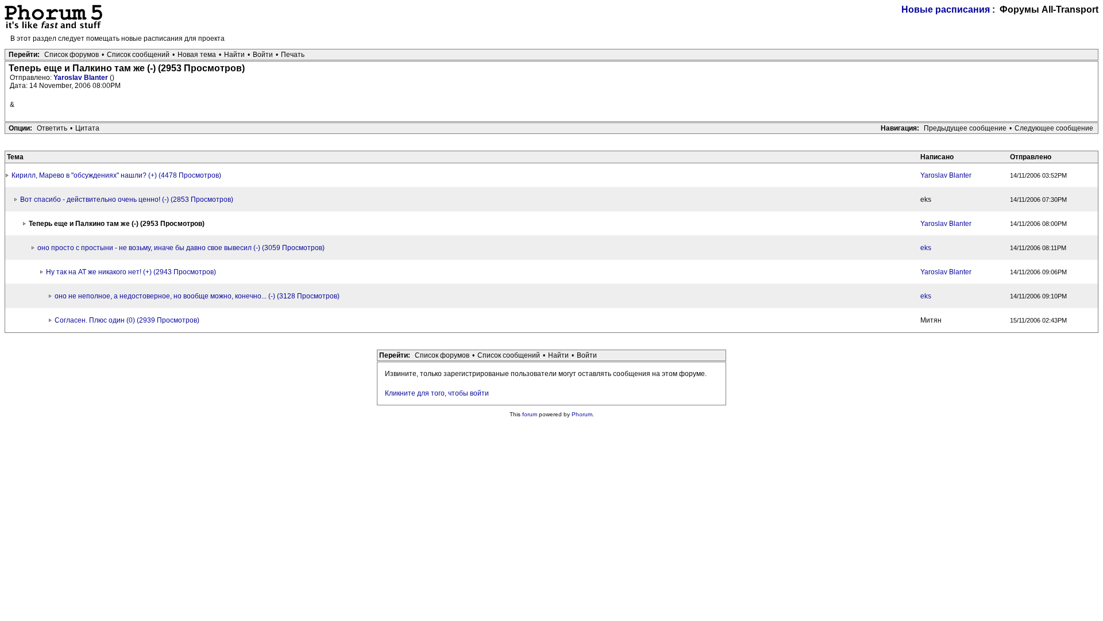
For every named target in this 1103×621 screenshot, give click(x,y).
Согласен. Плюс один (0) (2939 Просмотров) (127, 320)
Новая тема (197, 55)
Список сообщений (138, 55)
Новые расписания (945, 9)
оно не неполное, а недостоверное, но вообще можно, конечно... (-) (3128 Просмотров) (197, 296)
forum (529, 414)
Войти (263, 55)
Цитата (87, 128)
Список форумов (71, 55)
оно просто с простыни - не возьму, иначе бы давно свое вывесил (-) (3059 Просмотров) (181, 248)
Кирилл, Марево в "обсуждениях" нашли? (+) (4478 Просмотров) (116, 175)
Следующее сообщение (1054, 128)
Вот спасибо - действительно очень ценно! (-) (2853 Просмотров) (126, 199)
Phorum (582, 414)
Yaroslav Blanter (81, 78)
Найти (234, 55)
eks (925, 248)
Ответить (52, 128)
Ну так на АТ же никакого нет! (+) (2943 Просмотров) (131, 272)
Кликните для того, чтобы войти (437, 393)
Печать (292, 55)
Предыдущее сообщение (965, 128)
